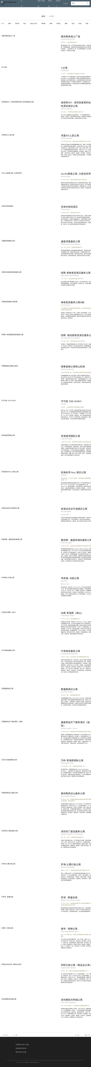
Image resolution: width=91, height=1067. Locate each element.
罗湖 (80, 23)
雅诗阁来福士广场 (70, 36)
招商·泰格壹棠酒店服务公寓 (76, 273)
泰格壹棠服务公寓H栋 (72, 302)
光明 (87, 23)
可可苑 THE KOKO (71, 401)
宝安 (73, 23)
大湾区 (51, 16)
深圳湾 (17, 23)
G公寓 (64, 68)
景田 (66, 23)
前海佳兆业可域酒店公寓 (74, 509)
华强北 (59, 23)
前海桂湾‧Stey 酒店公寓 (73, 472)
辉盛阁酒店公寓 (69, 689)
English (66, 3)
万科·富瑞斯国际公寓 (72, 760)
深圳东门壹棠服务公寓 (73, 831)
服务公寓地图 (41, 3)
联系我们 (58, 3)
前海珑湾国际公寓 (70, 436)
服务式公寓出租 (30, 3)
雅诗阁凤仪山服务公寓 (73, 793)
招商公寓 (50, 3)
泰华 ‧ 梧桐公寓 (69, 928)
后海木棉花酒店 (69, 206)
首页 (21, 3)
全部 (2, 23)
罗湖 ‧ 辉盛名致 (69, 897)
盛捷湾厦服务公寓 (70, 241)
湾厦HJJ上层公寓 (70, 135)
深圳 (43, 16)
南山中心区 (33, 23)
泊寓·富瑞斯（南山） (72, 613)
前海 (9, 23)
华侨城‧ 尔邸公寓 (70, 578)
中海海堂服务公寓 (70, 651)
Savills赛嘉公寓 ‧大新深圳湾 (76, 173)
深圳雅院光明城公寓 (72, 999)
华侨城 (43, 23)
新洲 (51, 23)
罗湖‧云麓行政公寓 (71, 864)
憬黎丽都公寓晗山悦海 (73, 366)
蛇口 (24, 23)
